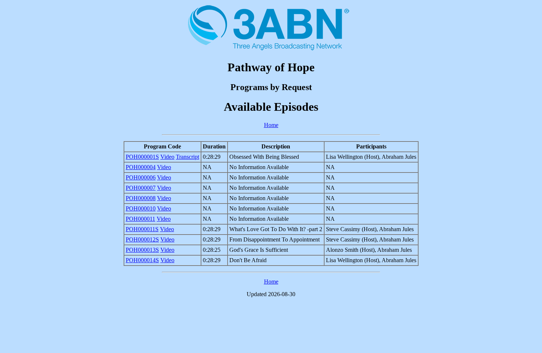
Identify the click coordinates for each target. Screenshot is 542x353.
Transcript (187, 157)
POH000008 (141, 198)
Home (271, 125)
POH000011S (142, 229)
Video (167, 157)
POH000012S (142, 239)
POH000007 (141, 188)
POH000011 (140, 219)
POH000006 (141, 177)
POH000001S (142, 157)
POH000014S (142, 260)
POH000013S (142, 250)
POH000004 (141, 167)
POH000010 (141, 208)
